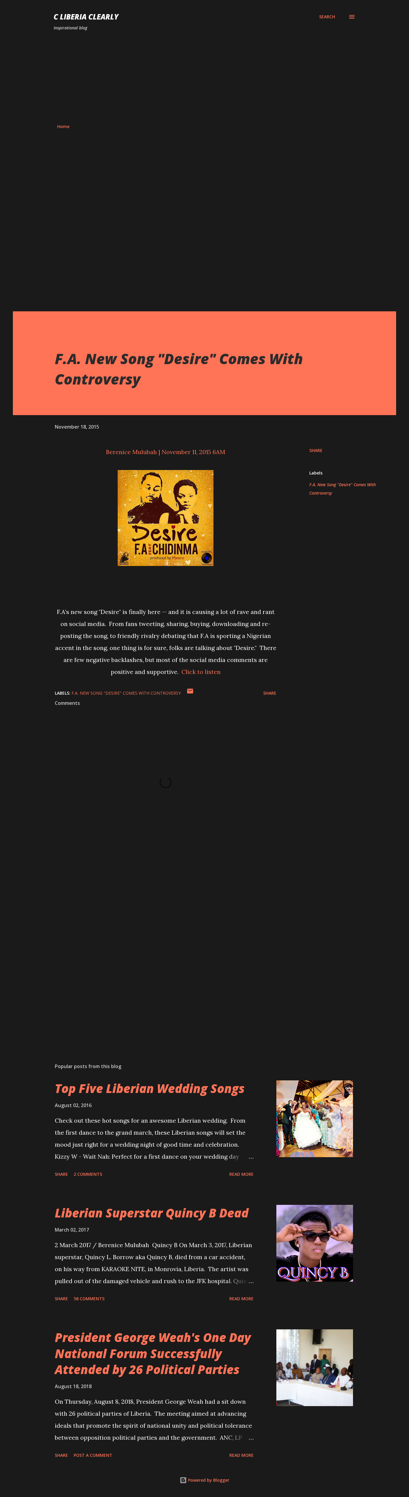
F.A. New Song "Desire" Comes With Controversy (342, 489)
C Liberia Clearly (86, 17)
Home (63, 126)
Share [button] (315, 450)
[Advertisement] (204, 77)
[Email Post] (190, 693)
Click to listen (201, 671)
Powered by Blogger (208, 1480)
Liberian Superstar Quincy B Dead (152, 1213)
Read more (241, 1174)
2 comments (88, 1174)
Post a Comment (93, 1455)
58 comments (89, 1298)
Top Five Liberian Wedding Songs (150, 1088)
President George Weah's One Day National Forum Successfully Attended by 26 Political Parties (153, 1353)
